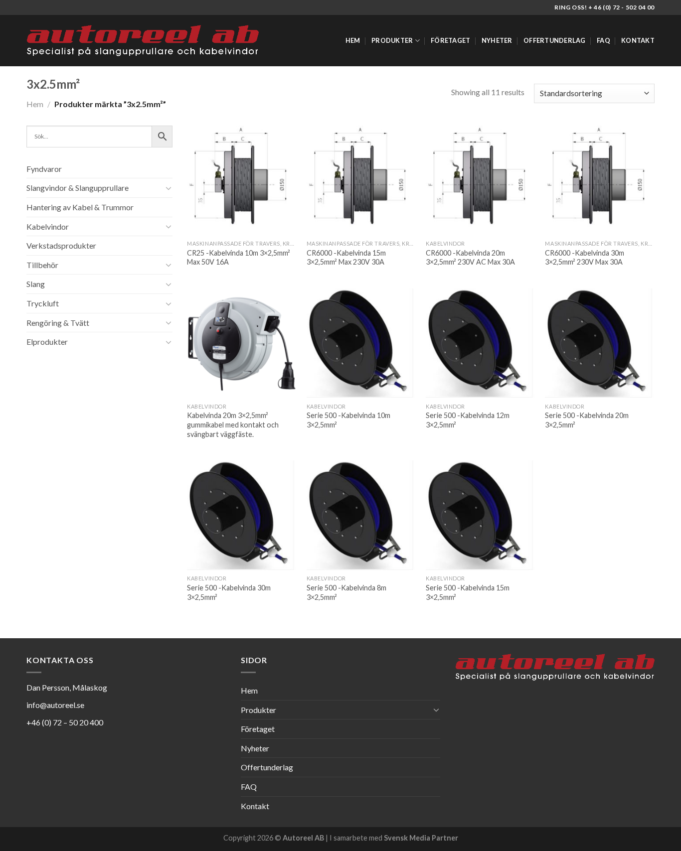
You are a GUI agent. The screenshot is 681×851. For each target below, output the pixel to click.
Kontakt (638, 40)
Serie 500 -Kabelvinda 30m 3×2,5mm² (229, 592)
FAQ (603, 40)
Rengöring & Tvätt (57, 322)
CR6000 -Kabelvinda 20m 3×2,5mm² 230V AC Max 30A (470, 258)
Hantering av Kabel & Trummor (80, 207)
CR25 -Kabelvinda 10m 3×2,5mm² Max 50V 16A (238, 258)
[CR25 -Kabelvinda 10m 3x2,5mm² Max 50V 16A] (242, 180)
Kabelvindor (47, 226)
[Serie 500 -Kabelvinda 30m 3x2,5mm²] (242, 515)
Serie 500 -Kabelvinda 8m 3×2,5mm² (346, 592)
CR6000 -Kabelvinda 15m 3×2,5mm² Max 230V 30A (346, 258)
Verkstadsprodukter (61, 245)
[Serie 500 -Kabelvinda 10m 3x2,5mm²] (361, 343)
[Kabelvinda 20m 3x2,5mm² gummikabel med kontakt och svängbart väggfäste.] (242, 343)
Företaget (450, 40)
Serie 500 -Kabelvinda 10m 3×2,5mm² (348, 420)
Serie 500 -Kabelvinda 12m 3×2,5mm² (468, 420)
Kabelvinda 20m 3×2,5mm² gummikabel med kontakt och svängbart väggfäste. (233, 424)
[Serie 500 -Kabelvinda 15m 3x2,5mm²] (480, 515)
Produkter (392, 40)
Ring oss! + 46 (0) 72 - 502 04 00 (604, 7)
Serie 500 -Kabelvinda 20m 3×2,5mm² (587, 420)
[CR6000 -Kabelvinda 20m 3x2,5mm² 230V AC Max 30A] (480, 180)
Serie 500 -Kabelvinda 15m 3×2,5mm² (468, 592)
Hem (352, 40)
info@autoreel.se (55, 704)
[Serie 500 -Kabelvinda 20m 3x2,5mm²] (600, 343)
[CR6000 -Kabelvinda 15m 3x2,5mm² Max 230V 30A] (361, 180)
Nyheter (497, 40)
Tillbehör (42, 265)
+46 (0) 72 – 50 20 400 (64, 722)
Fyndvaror (44, 168)
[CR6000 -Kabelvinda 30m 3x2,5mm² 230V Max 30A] (600, 180)
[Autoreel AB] (142, 41)
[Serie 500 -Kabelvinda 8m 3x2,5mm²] (361, 515)
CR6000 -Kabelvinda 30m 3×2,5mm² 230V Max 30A (584, 258)
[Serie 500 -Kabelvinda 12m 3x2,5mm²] (480, 343)
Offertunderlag (554, 40)
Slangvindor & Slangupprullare (77, 187)
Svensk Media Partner (421, 838)
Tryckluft (42, 303)
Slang (35, 283)
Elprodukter (47, 341)
